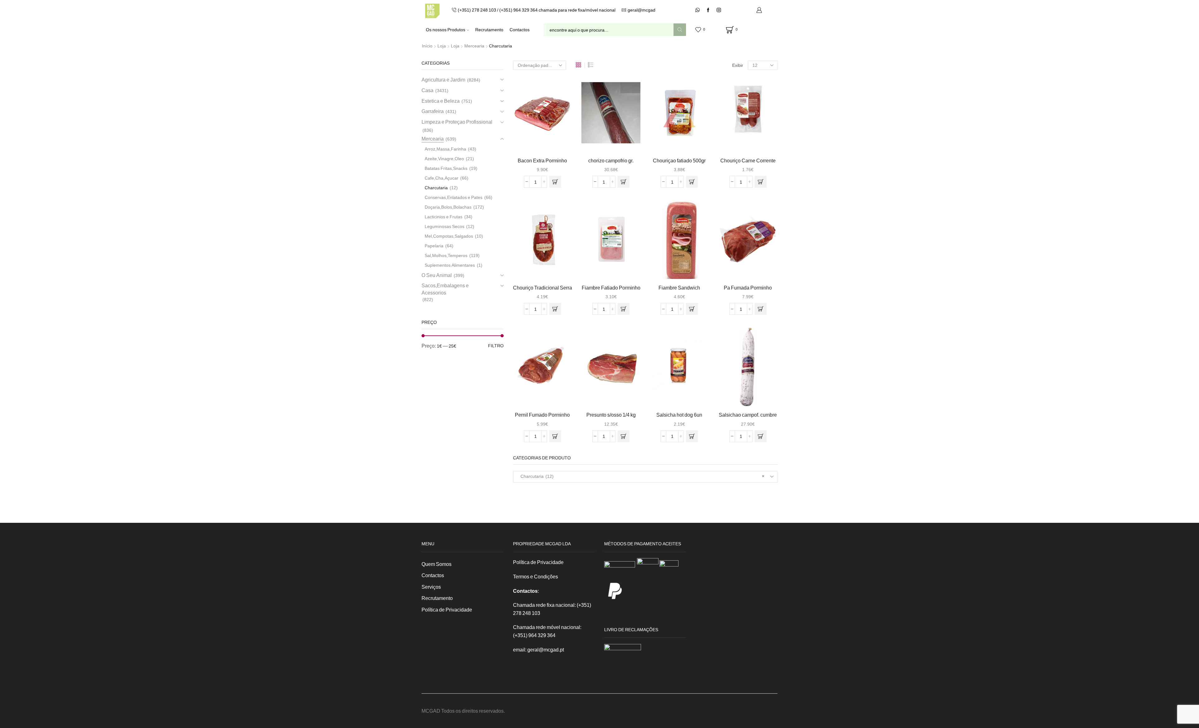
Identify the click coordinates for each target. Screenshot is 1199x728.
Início (427, 45)
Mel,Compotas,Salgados (449, 236)
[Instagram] (719, 10)
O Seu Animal (437, 275)
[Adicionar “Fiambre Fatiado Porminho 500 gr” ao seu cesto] (623, 309)
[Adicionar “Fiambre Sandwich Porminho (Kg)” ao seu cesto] (692, 309)
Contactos (520, 29)
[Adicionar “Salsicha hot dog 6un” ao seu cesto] (692, 436)
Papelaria (434, 245)
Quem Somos (436, 564)
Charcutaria (436, 187)
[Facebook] (708, 10)
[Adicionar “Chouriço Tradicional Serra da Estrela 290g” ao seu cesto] (555, 309)
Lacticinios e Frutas (443, 216)
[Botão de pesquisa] (680, 29)
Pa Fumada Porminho (748, 287)
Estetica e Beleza (441, 101)
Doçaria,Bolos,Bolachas (448, 207)
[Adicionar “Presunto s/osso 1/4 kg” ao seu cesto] (623, 436)
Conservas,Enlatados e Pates (453, 197)
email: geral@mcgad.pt (538, 649)
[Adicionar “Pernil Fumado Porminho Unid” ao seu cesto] (555, 436)
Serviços (431, 587)
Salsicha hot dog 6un (679, 415)
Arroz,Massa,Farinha (445, 148)
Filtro (496, 345)
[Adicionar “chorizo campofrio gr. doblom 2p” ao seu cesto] (623, 182)
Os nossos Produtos (445, 29)
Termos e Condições (535, 576)
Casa (427, 90)
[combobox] (645, 477)
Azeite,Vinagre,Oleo (444, 158)
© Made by (744, 711)
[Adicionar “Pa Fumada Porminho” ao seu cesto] (761, 309)
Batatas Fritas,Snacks (446, 168)
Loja (441, 45)
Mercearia (474, 45)
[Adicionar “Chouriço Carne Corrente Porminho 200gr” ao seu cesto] (761, 182)
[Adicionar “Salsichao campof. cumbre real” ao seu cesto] (761, 436)
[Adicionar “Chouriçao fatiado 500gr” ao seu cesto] (692, 182)
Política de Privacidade (447, 609)
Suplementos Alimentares (450, 265)
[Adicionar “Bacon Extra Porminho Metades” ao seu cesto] (555, 182)
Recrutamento (489, 29)
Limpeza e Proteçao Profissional (457, 122)
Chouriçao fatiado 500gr (679, 160)
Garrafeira (433, 111)
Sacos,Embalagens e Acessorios (445, 288)
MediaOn (766, 711)
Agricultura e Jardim (443, 79)
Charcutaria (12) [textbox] (641, 476)
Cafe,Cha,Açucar (441, 178)
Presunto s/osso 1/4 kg (611, 415)
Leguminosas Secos (444, 226)
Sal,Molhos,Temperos (446, 255)
